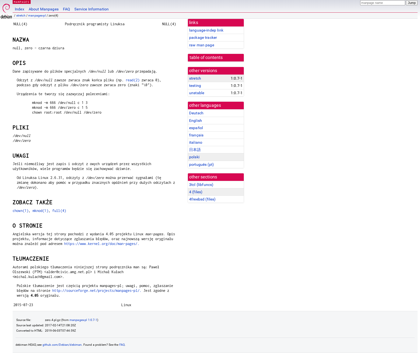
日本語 (195, 149)
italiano (195, 142)
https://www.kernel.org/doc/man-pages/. (102, 244)
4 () (195, 192)
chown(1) (20, 211)
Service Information (91, 9)
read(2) (133, 80)
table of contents (206, 57)
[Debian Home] (6, 10)
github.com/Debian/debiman (62, 344)
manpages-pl (37, 15)
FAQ (66, 9)
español (196, 128)
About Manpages (44, 9)
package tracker (203, 37)
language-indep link (206, 30)
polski (194, 157)
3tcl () (201, 184)
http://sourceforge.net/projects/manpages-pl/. (96, 290)
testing (195, 85)
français (196, 135)
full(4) (59, 211)
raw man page (201, 45)
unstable (196, 93)
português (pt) (201, 164)
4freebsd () (202, 199)
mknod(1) (40, 211)
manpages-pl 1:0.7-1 (83, 320)
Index (19, 9)
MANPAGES (21, 1)
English (195, 120)
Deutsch (196, 113)
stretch (21, 15)
